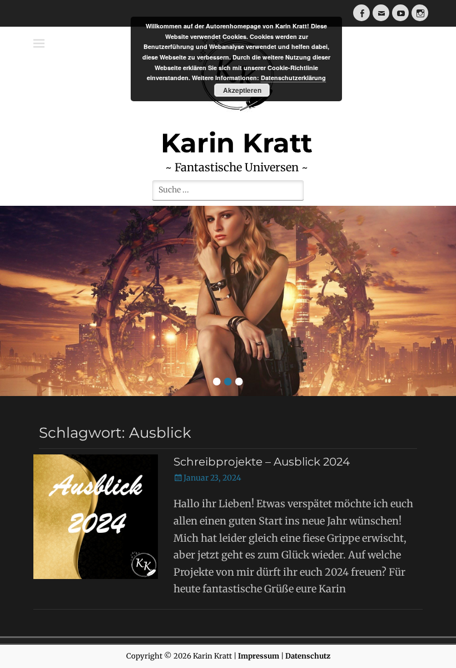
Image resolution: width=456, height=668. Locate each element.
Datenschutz (307, 656)
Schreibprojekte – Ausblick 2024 (262, 461)
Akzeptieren (242, 90)
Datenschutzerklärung (293, 77)
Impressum (258, 656)
